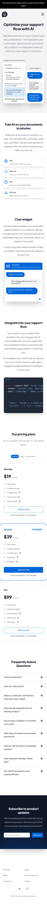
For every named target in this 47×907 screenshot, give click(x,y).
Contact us (7, 881)
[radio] (15, 456)
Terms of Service (31, 875)
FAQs (5, 875)
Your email (8, 65)
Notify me (37, 835)
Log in (26, 870)
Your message (9, 72)
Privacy (27, 881)
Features (6, 870)
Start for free (23, 509)
